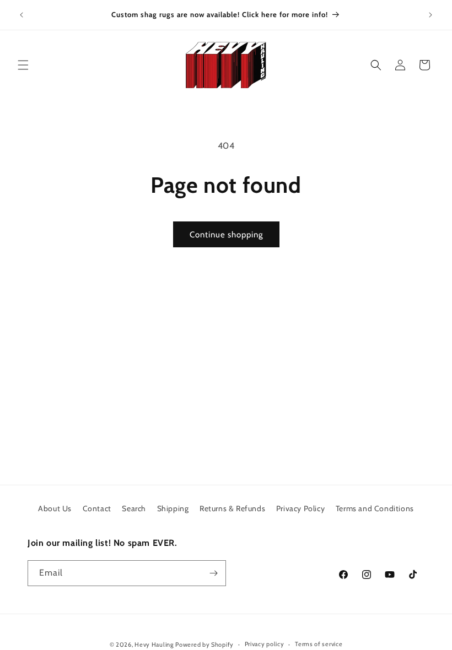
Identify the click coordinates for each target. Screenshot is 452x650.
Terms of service (318, 644)
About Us (55, 508)
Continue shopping (226, 235)
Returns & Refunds (232, 508)
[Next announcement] (430, 15)
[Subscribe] (213, 573)
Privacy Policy (300, 508)
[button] (23, 65)
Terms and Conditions (375, 508)
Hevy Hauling (153, 644)
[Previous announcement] (21, 15)
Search (134, 508)
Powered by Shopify (204, 644)
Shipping (173, 508)
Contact (97, 508)
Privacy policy (264, 644)
